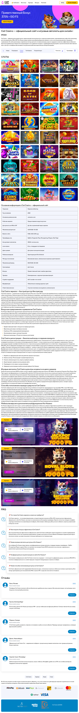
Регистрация (72, 2)
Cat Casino (28, 677)
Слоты (21, 50)
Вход (62, 2)
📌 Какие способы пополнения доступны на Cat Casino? (26, 566)
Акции (44, 677)
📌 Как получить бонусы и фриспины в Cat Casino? (24, 530)
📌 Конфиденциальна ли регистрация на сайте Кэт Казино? (27, 555)
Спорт (51, 677)
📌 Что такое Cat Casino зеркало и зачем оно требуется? (26, 515)
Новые (7, 50)
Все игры (23, 2)
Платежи (43, 2)
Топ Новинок (29, 50)
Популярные (15, 50)
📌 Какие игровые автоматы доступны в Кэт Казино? (25, 542)
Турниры (30, 2)
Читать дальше (21, 440)
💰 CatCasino (15, 2)
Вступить (9, 440)
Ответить (72, 595)
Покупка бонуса (38, 50)
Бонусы (37, 2)
